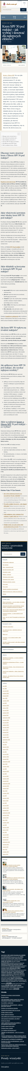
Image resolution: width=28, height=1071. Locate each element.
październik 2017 (6, 842)
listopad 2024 (5, 715)
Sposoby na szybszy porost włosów (10, 995)
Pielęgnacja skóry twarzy (8, 577)
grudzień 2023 (6, 725)
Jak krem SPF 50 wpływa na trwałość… (11, 141)
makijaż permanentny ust (17, 965)
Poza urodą (5, 584)
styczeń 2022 (6, 734)
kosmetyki (11, 963)
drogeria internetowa (6, 959)
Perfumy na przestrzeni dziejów (9, 1008)
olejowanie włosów (19, 971)
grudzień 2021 (6, 737)
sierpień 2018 (5, 817)
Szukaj (23, 9)
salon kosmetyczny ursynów (19, 975)
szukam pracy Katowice (7, 979)
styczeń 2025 (6, 710)
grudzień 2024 (6, 712)
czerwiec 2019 (6, 793)
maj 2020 (5, 769)
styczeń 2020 (6, 776)
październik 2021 (6, 739)
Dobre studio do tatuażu (7, 1014)
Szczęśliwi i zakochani (7, 1003)
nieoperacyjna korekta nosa (8, 969)
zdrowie (16, 989)
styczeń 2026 (6, 691)
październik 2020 (6, 761)
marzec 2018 (5, 830)
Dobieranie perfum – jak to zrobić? (10, 1048)
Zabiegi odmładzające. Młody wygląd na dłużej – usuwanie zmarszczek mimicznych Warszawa (13, 1036)
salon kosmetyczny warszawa (6, 977)
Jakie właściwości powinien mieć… (10, 138)
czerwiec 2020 (6, 766)
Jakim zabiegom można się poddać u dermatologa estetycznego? (11, 1023)
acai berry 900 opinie (7, 955)
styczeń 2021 (6, 754)
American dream (5, 1020)
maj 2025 (5, 703)
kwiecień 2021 (6, 747)
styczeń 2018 (6, 834)
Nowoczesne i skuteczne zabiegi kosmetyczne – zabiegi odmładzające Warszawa (14, 1045)
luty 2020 (5, 773)
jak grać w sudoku (16, 961)
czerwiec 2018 (6, 822)
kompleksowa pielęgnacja (11, 316)
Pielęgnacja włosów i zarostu (9, 581)
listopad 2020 (5, 759)
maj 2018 (5, 825)
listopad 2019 (5, 781)
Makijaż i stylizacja (7, 574)
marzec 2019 (5, 800)
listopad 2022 (5, 732)
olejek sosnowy (4, 971)
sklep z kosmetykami (17, 978)
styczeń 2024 (6, 722)
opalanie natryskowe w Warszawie (10, 974)
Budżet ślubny (5, 997)
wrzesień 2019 (6, 786)
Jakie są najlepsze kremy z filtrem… (10, 145)
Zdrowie (4, 594)
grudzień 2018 (6, 808)
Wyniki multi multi (11, 985)
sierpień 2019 (5, 788)
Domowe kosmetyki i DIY (8, 569)
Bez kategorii (5, 564)
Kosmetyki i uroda (7, 572)
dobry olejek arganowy (17, 958)
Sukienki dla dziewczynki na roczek (10, 1010)
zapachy (10, 988)
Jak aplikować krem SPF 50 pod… (10, 143)
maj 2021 (5, 744)
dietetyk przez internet (6, 958)
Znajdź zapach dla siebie (7, 1026)
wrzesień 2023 (6, 727)
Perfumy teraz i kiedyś (7, 1028)
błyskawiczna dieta (15, 957)
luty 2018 (5, 832)
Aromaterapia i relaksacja (8, 562)
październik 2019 (6, 783)
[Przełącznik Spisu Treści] (18, 134)
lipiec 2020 (5, 764)
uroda (9, 983)
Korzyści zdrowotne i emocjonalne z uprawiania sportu (11, 929)
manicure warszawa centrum (17, 967)
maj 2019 (5, 795)
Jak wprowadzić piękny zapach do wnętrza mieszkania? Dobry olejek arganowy (12, 1000)
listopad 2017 (5, 839)
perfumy (22, 974)
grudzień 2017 (6, 837)
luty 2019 (5, 803)
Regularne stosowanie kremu (8, 182)
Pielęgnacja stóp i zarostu (8, 579)
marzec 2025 (5, 708)
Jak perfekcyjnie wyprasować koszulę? (11, 1016)
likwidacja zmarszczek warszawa (10, 964)
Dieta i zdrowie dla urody (8, 567)
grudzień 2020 (6, 756)
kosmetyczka (5, 963)
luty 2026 (5, 688)
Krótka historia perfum (7, 1012)
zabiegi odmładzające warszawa (11, 986)
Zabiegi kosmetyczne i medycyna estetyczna (12, 591)
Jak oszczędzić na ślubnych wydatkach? (12, 1039)
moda (7, 968)
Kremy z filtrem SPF (8, 75)
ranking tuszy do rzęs (7, 975)
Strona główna (5, 1066)
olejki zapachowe (12, 971)
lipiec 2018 (5, 820)
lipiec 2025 (5, 698)
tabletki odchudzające (19, 979)
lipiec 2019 (5, 790)
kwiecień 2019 (6, 798)
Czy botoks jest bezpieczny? (8, 1030)
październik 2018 (6, 812)
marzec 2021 (5, 749)
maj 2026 (5, 686)
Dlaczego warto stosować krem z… (10, 136)
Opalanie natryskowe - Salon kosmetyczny (12, 972)
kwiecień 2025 (6, 705)
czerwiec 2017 (6, 851)
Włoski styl (5, 634)
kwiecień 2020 (6, 771)
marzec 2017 (5, 854)
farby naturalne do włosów (17, 959)
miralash (3, 968)
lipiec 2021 (5, 742)
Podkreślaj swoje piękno (8, 626)
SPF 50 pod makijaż (15, 247)
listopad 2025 (5, 695)
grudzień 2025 (6, 693)
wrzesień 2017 (6, 844)
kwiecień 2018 (6, 827)
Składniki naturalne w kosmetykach (10, 589)
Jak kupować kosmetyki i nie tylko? (10, 1018)
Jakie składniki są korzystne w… (10, 139)
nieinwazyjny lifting (14, 968)
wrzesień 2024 (6, 720)
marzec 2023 (5, 730)
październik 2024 (6, 717)
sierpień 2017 (5, 847)
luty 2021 (5, 751)
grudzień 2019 (6, 778)
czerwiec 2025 (6, 700)
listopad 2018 (5, 810)
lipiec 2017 (5, 849)
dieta (21, 957)
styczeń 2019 (6, 805)
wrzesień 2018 (6, 815)
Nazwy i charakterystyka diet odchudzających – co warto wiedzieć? (12, 937)
